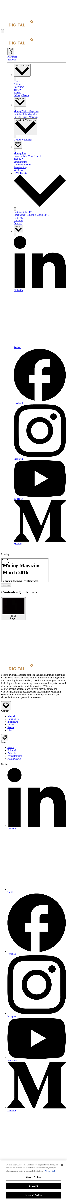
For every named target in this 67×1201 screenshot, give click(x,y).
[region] (33, 1180)
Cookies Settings (33, 1177)
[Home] (17, 25)
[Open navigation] (2, 29)
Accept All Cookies (33, 1195)
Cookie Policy (51, 1171)
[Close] (62, 1165)
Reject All (33, 1186)
